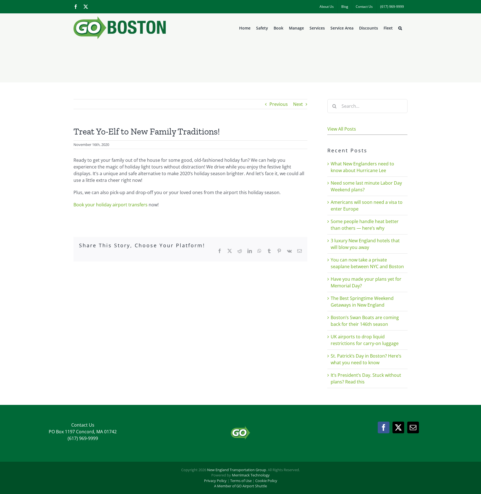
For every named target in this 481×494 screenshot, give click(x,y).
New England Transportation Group (236, 469)
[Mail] (413, 427)
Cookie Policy (266, 480)
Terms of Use (241, 480)
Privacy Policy (215, 480)
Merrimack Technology (251, 475)
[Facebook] (383, 427)
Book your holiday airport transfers (110, 205)
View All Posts (341, 129)
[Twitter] (398, 427)
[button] (400, 28)
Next (298, 104)
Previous (278, 104)
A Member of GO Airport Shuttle (240, 485)
